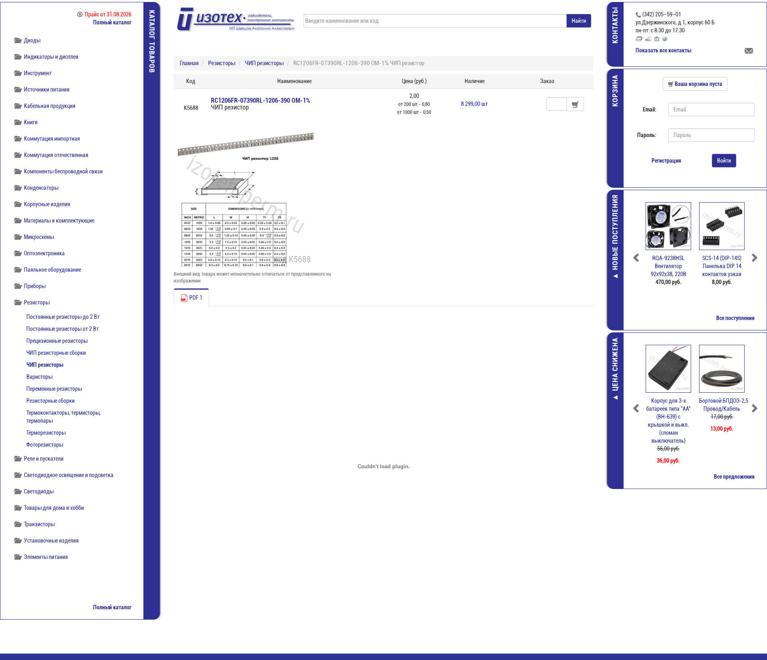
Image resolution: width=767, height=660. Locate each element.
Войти (724, 160)
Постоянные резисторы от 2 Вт (62, 329)
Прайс (108, 14)
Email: (649, 109)
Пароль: (646, 135)
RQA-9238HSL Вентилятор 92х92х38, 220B (668, 266)
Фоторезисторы (44, 444)
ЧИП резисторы (44, 365)
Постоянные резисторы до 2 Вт (62, 317)
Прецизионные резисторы (56, 341)
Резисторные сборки (50, 401)
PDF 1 (195, 297)
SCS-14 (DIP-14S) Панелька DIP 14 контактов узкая (721, 266)
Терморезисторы (46, 432)
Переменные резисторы (54, 389)
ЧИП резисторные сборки (56, 353)
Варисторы (39, 377)
